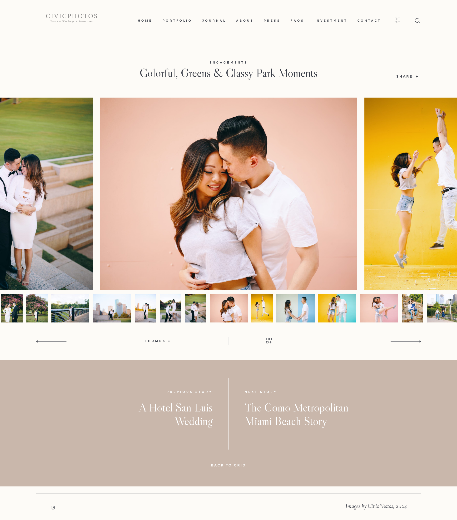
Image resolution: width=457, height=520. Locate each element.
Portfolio (177, 20)
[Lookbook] (391, 20)
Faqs (297, 20)
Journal (214, 20)
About (245, 20)
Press (272, 20)
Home (145, 20)
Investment (331, 20)
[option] (228, 194)
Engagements (228, 62)
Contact (369, 20)
